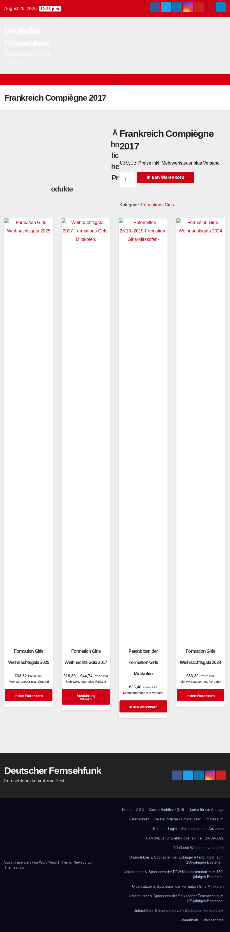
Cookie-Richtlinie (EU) (166, 810)
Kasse (158, 829)
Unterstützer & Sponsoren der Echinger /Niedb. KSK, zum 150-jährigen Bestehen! (176, 859)
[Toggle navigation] (118, 79)
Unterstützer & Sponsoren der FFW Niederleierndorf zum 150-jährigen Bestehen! (174, 874)
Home (127, 810)
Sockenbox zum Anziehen (202, 829)
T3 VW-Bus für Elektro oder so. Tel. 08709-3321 (185, 838)
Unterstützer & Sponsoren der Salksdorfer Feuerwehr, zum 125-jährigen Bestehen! (176, 898)
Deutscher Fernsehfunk (52, 770)
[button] (222, 79)
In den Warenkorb (165, 177)
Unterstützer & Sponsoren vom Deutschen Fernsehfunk (179, 910)
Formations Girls (157, 204)
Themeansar (14, 867)
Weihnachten (213, 920)
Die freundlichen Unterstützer (177, 819)
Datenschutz (139, 819)
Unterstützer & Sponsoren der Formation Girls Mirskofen (178, 886)
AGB (140, 810)
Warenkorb (189, 920)
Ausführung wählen (86, 697)
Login (172, 829)
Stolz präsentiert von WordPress (31, 862)
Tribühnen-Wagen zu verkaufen (198, 848)
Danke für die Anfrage (206, 810)
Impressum (214, 819)
